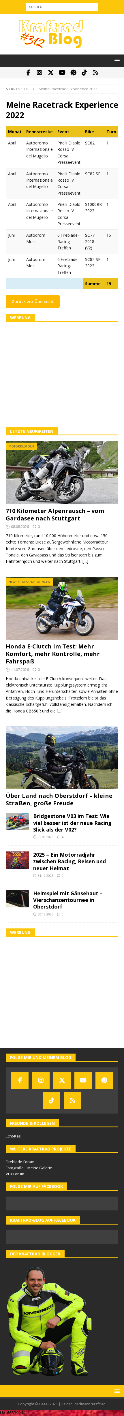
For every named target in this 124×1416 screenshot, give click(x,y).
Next (111, 767)
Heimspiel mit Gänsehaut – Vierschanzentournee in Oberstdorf (68, 900)
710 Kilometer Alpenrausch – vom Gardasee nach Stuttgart (55, 514)
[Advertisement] (62, 375)
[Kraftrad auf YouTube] (62, 72)
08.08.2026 (20, 526)
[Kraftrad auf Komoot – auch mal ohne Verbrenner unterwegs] (96, 72)
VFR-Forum (15, 1173)
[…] (85, 561)
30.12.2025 (45, 914)
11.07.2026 (20, 669)
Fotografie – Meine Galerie (29, 1167)
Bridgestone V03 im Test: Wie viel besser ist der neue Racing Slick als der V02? (72, 823)
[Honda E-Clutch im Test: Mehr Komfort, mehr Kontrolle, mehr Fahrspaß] (62, 608)
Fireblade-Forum (20, 1161)
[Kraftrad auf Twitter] (51, 72)
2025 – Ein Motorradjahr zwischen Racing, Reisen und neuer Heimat (69, 861)
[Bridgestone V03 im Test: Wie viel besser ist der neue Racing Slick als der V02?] (17, 821)
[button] (116, 60)
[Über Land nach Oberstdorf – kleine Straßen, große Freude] (62, 757)
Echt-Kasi (14, 1136)
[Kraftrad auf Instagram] (40, 72)
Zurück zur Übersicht (33, 301)
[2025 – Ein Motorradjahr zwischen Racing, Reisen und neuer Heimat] (17, 860)
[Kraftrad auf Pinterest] (73, 72)
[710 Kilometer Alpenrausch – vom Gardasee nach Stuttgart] (62, 472)
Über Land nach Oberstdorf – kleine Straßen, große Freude (59, 799)
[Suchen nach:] (62, 6)
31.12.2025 (45, 875)
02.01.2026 (45, 837)
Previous (13, 767)
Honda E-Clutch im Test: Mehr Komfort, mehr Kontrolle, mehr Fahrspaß (53, 653)
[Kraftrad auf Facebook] (28, 72)
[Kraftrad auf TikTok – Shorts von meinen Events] (85, 72)
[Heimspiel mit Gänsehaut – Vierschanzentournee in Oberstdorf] (17, 898)
